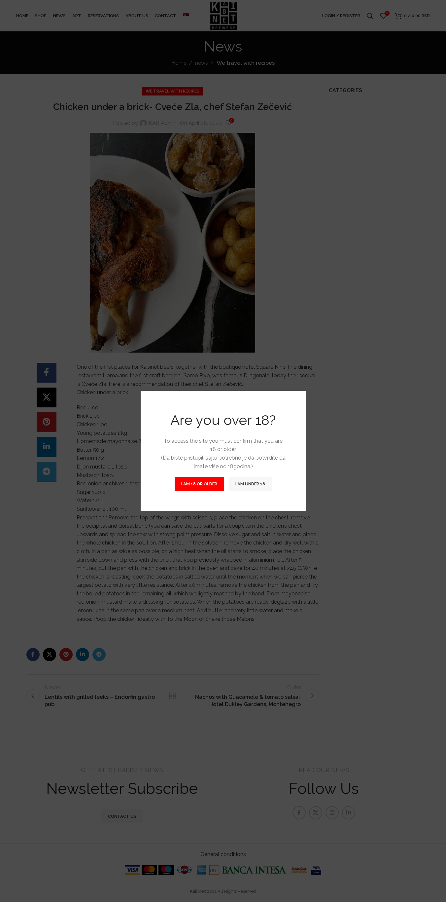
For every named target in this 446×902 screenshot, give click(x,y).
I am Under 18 (250, 484)
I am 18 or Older (199, 484)
